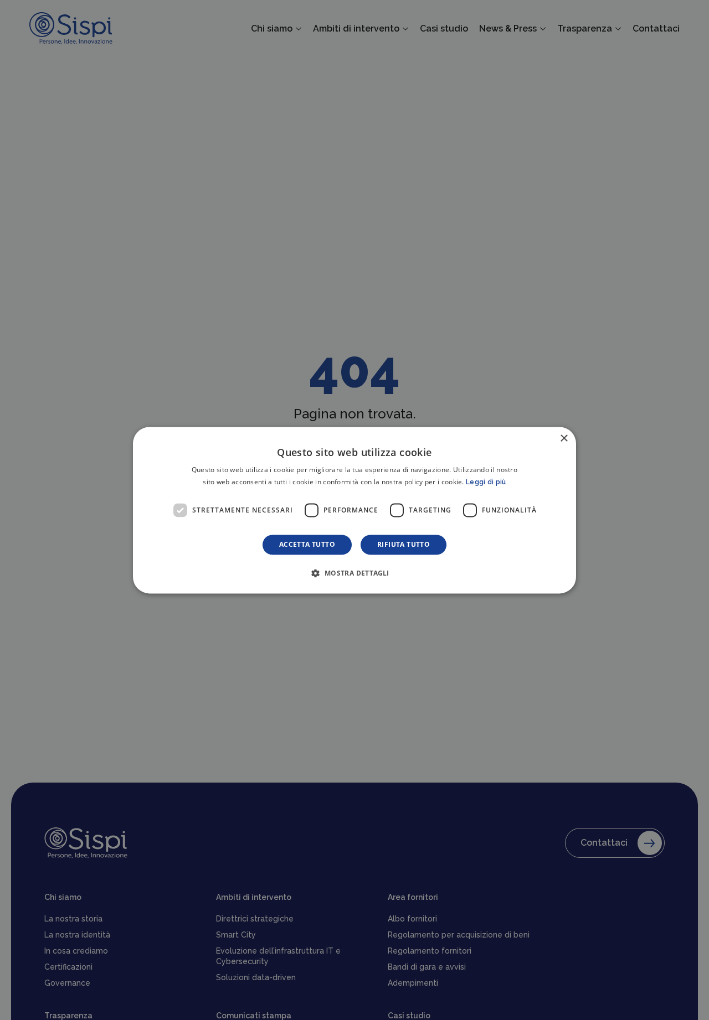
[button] (354, 572)
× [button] (563, 438)
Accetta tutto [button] (307, 544)
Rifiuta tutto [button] (403, 544)
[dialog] (354, 510)
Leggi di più (486, 482)
